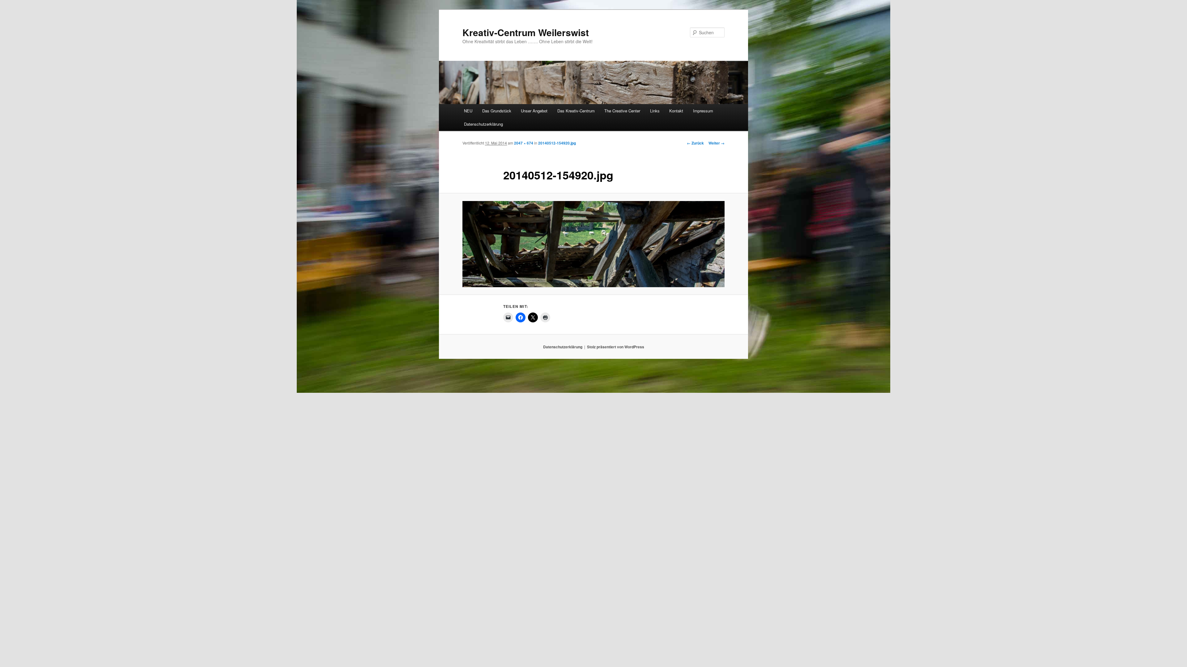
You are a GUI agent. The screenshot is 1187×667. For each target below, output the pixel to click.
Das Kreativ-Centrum (576, 111)
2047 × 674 (523, 143)
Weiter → (716, 143)
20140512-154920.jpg (557, 143)
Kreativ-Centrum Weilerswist (525, 32)
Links (655, 111)
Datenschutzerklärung (483, 124)
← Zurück (695, 143)
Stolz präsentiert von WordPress (615, 347)
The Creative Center (622, 111)
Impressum (703, 111)
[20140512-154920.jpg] (593, 244)
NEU (468, 111)
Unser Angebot (534, 111)
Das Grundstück (496, 111)
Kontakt (676, 111)
